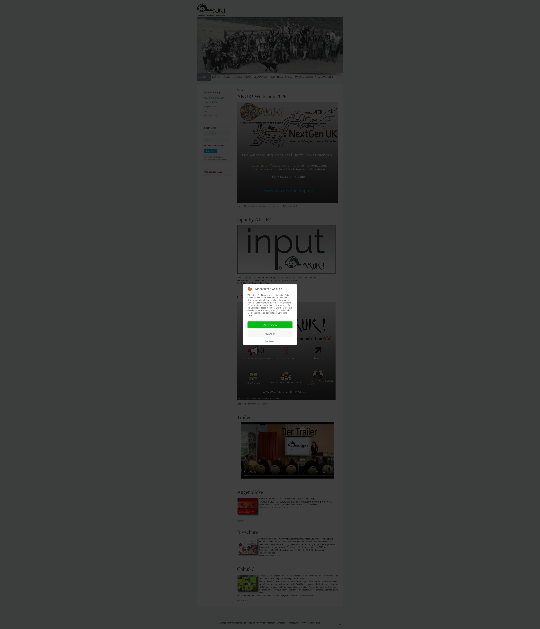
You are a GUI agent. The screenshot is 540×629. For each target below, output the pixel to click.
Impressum (270, 340)
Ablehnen (270, 334)
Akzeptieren (270, 325)
